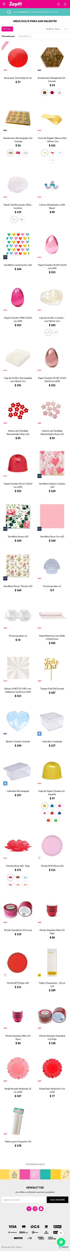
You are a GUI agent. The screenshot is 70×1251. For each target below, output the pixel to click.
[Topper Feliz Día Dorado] (52, 668)
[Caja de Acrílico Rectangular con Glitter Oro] (18, 357)
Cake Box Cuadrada (52, 741)
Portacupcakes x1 (52, 586)
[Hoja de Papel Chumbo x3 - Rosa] (44, 813)
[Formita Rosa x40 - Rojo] (18, 845)
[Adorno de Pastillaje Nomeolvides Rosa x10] (52, 410)
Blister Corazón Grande (18, 741)
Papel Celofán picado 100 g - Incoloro (18, 206)
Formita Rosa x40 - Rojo (18, 865)
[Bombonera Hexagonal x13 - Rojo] (52, 92)
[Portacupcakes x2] (18, 615)
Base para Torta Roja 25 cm (18, 77)
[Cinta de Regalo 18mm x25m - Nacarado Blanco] (52, 160)
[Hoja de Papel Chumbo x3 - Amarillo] (52, 770)
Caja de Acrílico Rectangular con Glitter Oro (18, 380)
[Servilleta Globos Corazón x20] (52, 463)
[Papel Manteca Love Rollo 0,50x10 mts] (52, 615)
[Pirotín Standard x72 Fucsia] (18, 910)
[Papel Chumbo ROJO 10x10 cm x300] (18, 463)
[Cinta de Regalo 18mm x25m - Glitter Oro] (52, 117)
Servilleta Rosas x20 (18, 536)
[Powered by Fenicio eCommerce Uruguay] (63, 1246)
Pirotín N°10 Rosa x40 (52, 865)
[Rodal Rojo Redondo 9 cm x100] (52, 1068)
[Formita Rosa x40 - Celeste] (25, 877)
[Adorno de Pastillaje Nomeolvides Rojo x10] (18, 410)
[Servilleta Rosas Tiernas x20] (18, 566)
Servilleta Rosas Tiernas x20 (18, 586)
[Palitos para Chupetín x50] (18, 1121)
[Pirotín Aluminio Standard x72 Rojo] (52, 1015)
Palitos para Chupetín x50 (18, 1141)
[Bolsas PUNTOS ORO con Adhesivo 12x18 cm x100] (18, 668)
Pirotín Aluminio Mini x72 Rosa (17, 1037)
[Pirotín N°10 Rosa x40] (52, 845)
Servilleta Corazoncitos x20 (18, 264)
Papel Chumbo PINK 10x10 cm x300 (18, 319)
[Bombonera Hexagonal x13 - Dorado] (52, 57)
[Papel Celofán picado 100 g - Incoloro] (18, 184)
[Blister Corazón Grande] (18, 721)
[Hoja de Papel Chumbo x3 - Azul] (52, 805)
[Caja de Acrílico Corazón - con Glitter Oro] (52, 297)
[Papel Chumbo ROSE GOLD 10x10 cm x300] (52, 357)
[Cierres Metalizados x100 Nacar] (52, 184)
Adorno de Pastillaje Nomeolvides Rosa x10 (52, 432)
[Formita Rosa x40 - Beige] (18, 884)
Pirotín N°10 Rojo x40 (18, 983)
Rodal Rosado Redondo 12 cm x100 (18, 1090)
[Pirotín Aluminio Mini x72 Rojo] (52, 910)
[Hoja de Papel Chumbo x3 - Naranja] (48, 820)
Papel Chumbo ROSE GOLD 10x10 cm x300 (52, 380)
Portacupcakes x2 (18, 635)
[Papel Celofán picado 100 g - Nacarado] (21, 219)
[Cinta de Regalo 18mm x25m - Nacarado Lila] (59, 152)
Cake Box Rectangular (18, 791)
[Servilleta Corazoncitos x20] (18, 244)
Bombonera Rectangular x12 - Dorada (18, 140)
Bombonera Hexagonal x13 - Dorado (52, 79)
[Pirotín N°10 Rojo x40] (18, 962)
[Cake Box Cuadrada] (52, 721)
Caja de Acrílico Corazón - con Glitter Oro (52, 319)
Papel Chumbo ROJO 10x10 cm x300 (18, 485)
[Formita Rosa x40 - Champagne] (25, 884)
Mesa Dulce (24, 36)
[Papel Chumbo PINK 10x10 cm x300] (18, 297)
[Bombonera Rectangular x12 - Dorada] (18, 117)
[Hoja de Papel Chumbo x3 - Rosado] (59, 805)
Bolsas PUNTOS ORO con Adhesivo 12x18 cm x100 (18, 690)
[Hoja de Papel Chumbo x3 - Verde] (56, 820)
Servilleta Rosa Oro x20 (52, 536)
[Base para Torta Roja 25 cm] (18, 57)
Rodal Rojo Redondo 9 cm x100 (52, 1090)
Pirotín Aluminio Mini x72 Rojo (52, 932)
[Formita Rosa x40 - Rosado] (10, 884)
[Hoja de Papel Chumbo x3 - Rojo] (52, 813)
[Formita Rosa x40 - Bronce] (18, 877)
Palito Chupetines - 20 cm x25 (52, 985)
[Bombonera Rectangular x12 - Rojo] (18, 152)
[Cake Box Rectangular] (18, 770)
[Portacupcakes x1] (52, 566)
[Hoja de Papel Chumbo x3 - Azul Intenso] (59, 813)
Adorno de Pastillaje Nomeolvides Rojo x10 (18, 432)
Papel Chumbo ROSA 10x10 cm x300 (52, 266)
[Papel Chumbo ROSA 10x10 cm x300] (52, 244)
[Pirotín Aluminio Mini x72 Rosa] (18, 1015)
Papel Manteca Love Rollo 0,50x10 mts (52, 637)
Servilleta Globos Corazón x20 (52, 485)
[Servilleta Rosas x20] (18, 516)
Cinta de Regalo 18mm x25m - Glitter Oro (52, 140)
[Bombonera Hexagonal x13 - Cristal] (59, 92)
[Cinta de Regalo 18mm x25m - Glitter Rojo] (52, 152)
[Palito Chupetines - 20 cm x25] (52, 962)
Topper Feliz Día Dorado (52, 688)
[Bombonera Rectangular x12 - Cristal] (25, 152)
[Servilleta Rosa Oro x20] (52, 516)
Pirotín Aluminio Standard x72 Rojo (52, 1037)
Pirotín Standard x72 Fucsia (18, 930)
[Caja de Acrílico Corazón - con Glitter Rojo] (56, 332)
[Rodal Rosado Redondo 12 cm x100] (18, 1068)
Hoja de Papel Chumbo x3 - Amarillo (52, 793)
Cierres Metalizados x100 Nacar (52, 206)
